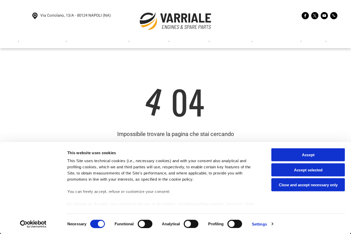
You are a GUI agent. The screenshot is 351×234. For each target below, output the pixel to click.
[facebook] (305, 16)
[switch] (145, 224)
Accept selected (308, 170)
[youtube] (324, 16)
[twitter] (314, 16)
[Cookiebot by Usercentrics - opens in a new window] (33, 224)
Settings (259, 224)
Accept (308, 155)
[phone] (333, 16)
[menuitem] (11, 41)
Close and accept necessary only (308, 185)
